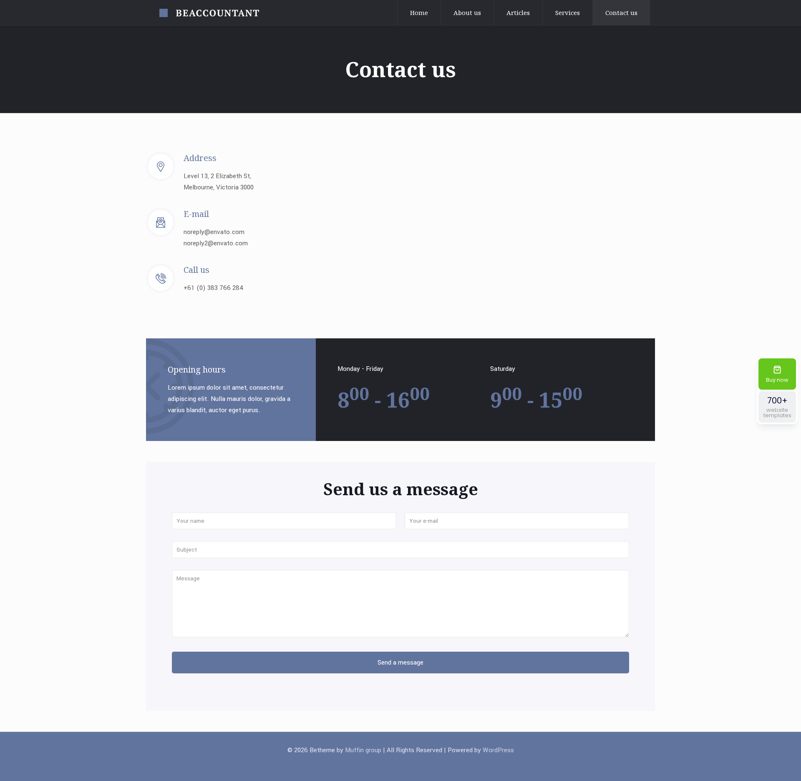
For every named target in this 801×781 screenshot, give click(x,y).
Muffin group (363, 750)
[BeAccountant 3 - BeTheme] (209, 12)
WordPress (498, 750)
